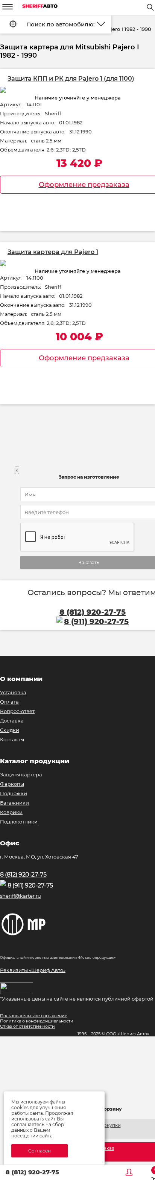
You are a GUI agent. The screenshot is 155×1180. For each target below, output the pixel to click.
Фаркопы (12, 784)
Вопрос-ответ (17, 711)
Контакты (12, 739)
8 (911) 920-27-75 (30, 885)
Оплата (9, 702)
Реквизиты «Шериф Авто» (32, 970)
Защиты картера (21, 774)
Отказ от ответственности (27, 1026)
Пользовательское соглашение (33, 1015)
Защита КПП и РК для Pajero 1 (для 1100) (71, 78)
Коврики (11, 812)
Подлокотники (19, 822)
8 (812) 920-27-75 (32, 1172)
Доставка (12, 721)
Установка (13, 692)
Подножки (13, 793)
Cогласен (39, 1151)
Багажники (14, 803)
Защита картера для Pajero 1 (53, 252)
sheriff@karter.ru (20, 896)
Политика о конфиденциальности (36, 1021)
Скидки (9, 730)
